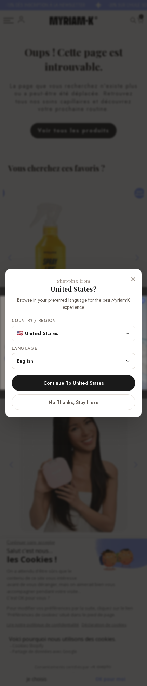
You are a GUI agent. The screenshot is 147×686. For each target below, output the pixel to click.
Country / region (33, 321)
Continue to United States (73, 383)
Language (24, 348)
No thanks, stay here (74, 402)
